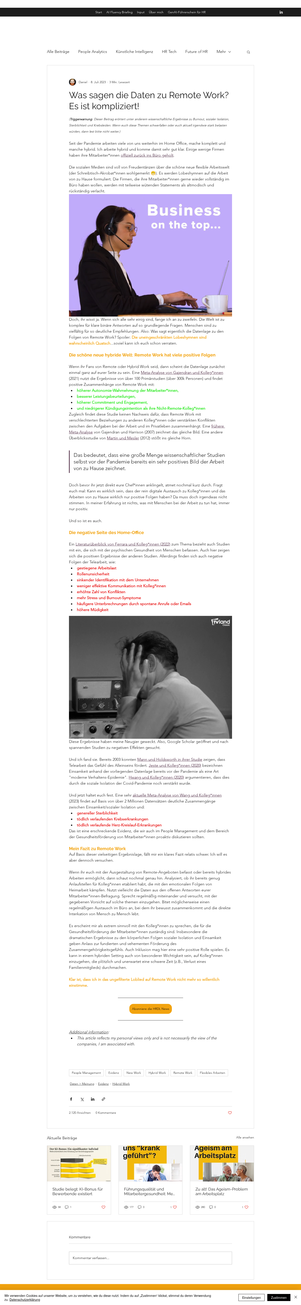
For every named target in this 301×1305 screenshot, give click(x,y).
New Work (133, 1073)
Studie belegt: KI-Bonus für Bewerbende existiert (77, 1191)
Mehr (221, 51)
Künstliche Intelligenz (134, 51)
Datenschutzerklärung (24, 1299)
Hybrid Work (157, 1073)
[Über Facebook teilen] (71, 1099)
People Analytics (92, 51)
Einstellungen (251, 1297)
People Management (86, 1073)
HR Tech (169, 51)
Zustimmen (279, 1297)
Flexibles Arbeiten (212, 1073)
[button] (248, 52)
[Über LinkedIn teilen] (93, 1099)
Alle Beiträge (58, 51)
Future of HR (196, 51)
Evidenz (113, 1073)
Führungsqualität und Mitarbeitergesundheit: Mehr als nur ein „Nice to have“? (150, 1191)
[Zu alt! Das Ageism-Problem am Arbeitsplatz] (222, 1163)
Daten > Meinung (82, 1084)
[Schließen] (295, 1297)
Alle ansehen (245, 1137)
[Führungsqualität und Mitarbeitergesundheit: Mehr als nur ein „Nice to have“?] (150, 1163)
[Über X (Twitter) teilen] (82, 1099)
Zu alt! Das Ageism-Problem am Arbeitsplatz (221, 1191)
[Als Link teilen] (103, 1099)
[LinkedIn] (281, 12)
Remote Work (182, 1073)
